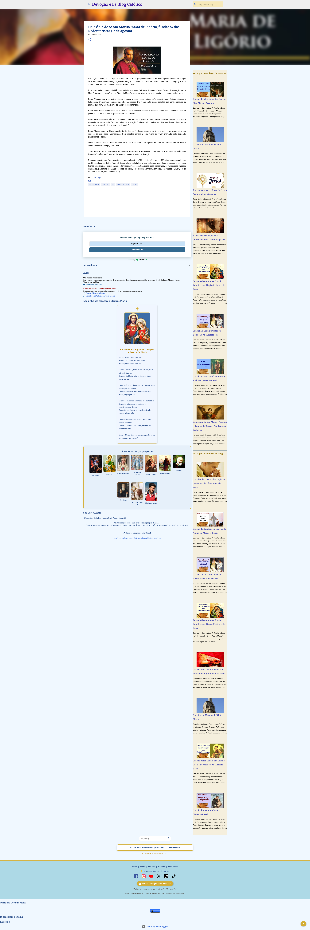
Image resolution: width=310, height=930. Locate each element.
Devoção (105, 185)
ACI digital (98, 178)
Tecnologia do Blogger (156, 926)
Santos (134, 185)
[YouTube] (151, 876)
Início (134, 866)
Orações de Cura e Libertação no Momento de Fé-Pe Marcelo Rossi (209, 483)
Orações (151, 866)
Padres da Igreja (123, 185)
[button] (89, 40)
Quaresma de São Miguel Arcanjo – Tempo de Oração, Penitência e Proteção (210, 426)
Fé (113, 185)
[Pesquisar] (168, 838)
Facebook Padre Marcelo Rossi (100, 296)
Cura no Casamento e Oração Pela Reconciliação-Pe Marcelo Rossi (209, 285)
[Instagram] (144, 876)
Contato (161, 866)
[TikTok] (173, 876)
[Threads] (166, 876)
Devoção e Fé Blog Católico (117, 4)
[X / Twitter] (159, 876)
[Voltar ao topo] (303, 923)
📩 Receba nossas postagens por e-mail (155, 884)
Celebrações (94, 185)
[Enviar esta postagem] (89, 181)
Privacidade (173, 866)
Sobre (142, 866)
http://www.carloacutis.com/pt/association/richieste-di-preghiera (137, 538)
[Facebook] (136, 876)
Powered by (131, 260)
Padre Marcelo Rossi (95, 293)
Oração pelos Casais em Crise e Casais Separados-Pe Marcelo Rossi (209, 765)
